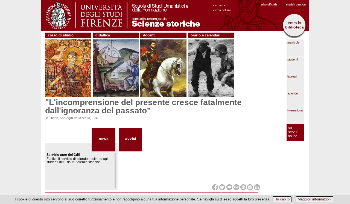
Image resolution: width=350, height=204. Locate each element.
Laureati (292, 76)
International (295, 110)
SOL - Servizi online (293, 132)
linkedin (257, 187)
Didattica (102, 35)
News (104, 138)
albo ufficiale (269, 4)
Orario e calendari (205, 35)
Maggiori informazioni (314, 199)
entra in (294, 25)
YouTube (229, 187)
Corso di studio (61, 35)
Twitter (222, 187)
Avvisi (130, 138)
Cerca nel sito (222, 10)
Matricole (293, 42)
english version (296, 4)
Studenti (292, 59)
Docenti (149, 35)
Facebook (215, 187)
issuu (243, 187)
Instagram (250, 187)
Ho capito (282, 199)
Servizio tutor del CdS (63, 155)
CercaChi (219, 5)
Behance (236, 187)
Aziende (292, 93)
